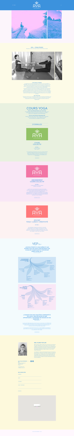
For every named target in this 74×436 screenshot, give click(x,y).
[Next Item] (60, 24)
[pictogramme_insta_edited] (31, 361)
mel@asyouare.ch (21, 367)
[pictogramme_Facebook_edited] (33, 361)
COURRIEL (20, 381)
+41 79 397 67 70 (21, 366)
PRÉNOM (19, 374)
